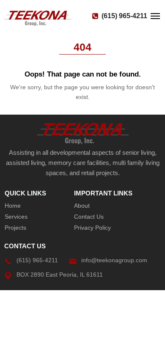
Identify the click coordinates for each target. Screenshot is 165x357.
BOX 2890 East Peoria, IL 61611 (59, 274)
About (82, 205)
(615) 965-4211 (124, 16)
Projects (15, 227)
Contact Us (89, 216)
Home (13, 205)
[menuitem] (35, 205)
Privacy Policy (92, 227)
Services (16, 216)
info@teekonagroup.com (114, 260)
